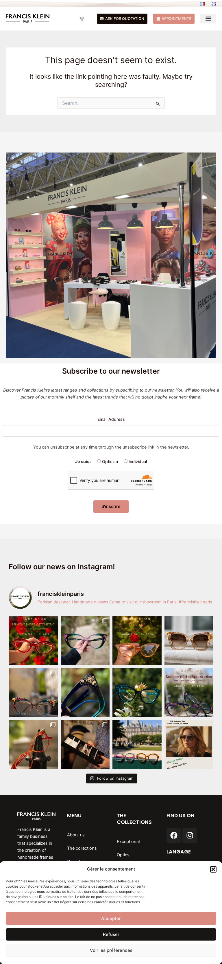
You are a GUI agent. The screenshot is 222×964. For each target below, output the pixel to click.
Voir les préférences (111, 950)
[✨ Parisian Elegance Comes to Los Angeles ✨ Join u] (189, 692)
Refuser (111, 934)
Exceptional (128, 841)
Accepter (111, 918)
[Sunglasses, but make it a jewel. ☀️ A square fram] (189, 640)
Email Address (111, 419)
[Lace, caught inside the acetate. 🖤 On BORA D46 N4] (137, 692)
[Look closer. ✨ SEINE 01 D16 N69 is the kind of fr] (33, 692)
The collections (82, 848)
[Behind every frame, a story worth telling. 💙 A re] (85, 744)
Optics (123, 854)
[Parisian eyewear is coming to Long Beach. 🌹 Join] (33, 640)
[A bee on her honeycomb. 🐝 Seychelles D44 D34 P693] (85, 692)
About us (76, 835)
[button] (213, 869)
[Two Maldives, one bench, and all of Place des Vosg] (137, 744)
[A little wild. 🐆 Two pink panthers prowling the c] (85, 640)
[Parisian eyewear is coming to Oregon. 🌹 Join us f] (137, 640)
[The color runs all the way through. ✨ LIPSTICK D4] (33, 744)
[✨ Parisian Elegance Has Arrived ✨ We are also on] (189, 744)
